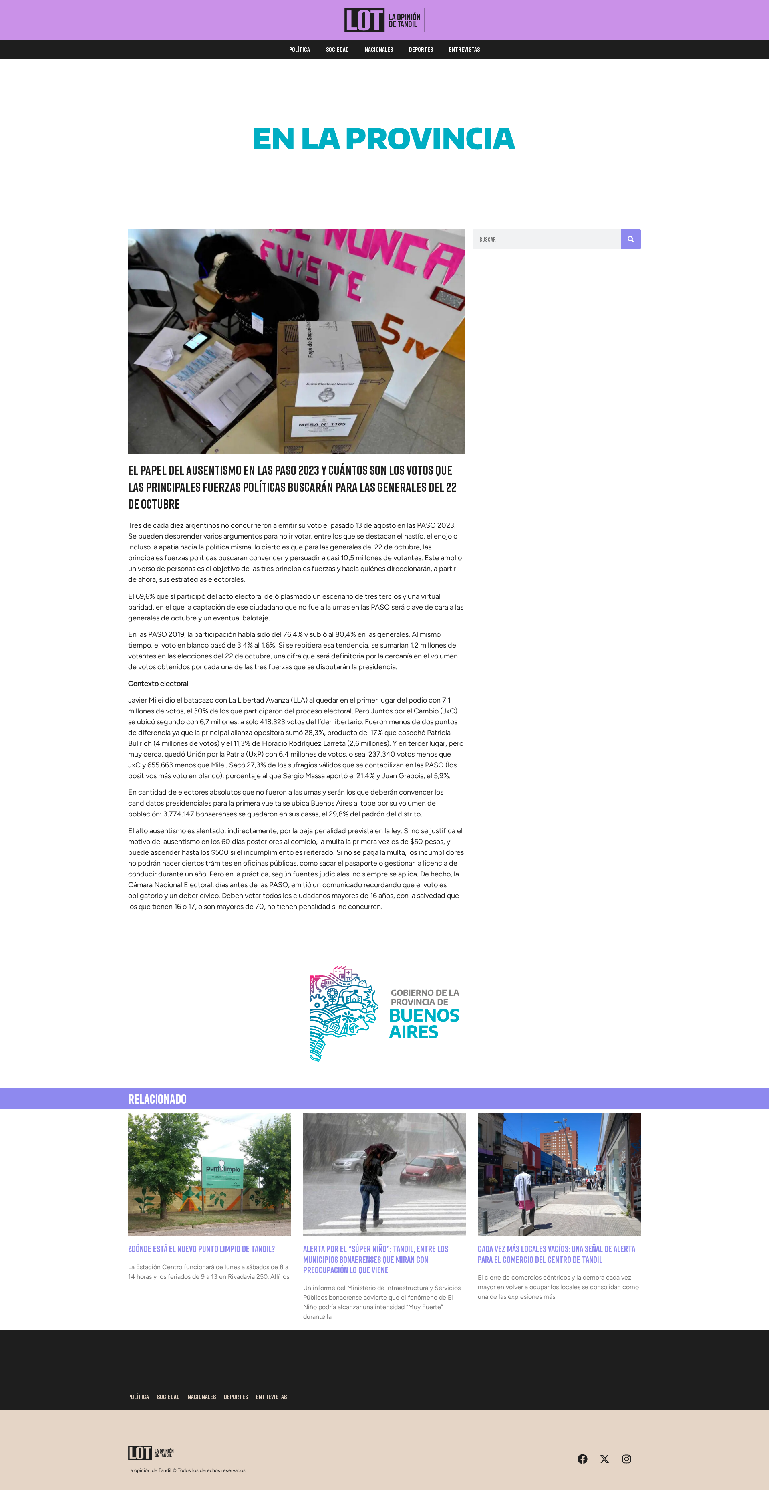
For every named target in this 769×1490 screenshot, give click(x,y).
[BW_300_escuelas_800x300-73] (384, 196)
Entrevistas (464, 49)
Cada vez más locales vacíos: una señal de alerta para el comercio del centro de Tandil (556, 1253)
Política (299, 49)
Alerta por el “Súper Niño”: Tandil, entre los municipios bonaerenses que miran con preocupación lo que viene (375, 1259)
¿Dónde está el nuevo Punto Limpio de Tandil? (201, 1248)
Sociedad (337, 49)
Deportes (421, 49)
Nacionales (379, 49)
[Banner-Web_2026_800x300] (384, 1072)
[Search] (631, 239)
